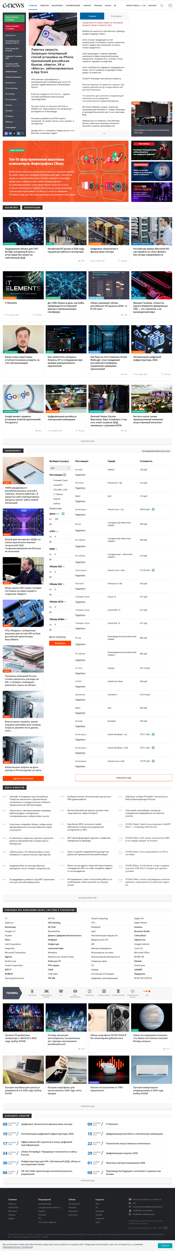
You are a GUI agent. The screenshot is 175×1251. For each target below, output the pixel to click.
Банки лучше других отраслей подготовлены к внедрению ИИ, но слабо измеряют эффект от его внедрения (90, 868)
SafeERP (138, 969)
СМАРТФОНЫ (32, 995)
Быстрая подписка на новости (147, 1199)
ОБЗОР (136, 103)
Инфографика (10, 127)
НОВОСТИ (44, 6)
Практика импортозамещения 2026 (125, 1162)
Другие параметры (57, 637)
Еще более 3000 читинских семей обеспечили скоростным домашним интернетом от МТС (85, 827)
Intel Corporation (13, 944)
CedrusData (140, 935)
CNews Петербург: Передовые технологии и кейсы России (49, 1153)
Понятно (165, 1245)
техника (12, 993)
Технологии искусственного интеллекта (128, 1143)
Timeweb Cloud (60, 480)
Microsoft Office (141, 952)
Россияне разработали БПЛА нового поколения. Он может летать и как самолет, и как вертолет (52, 121)
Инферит (52, 939)
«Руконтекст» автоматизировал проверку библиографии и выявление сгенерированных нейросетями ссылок (30, 813)
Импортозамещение (13, 77)
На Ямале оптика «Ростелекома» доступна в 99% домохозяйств (89, 798)
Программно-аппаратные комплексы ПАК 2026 (151, 131)
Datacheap (10, 927)
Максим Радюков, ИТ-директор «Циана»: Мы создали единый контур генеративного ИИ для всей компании (103, 87)
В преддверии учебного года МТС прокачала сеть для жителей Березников (32, 880)
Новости (12, 1203)
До (50, 524)
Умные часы (89, 995)
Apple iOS (139, 918)
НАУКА (108, 6)
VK (97, 1207)
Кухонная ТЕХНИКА (118, 995)
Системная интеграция (102, 973)
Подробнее (80, 475)
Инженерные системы (102, 952)
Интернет (9, 111)
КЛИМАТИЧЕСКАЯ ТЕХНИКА (132, 996)
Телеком (8, 105)
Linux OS (138, 948)
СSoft (50, 969)
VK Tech (52, 927)
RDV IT (8, 969)
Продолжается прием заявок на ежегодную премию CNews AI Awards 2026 (102, 23)
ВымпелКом (54, 931)
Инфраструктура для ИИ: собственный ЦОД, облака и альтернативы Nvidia (50, 1163)
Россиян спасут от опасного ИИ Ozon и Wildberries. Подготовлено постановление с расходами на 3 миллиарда (52, 109)
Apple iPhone (140, 922)
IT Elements (112, 1124)
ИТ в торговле (10, 99)
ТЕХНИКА (98, 6)
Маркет (41, 1211)
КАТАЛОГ (152, 6)
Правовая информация (143, 1214)
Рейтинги (9, 122)
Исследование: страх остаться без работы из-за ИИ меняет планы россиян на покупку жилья (90, 882)
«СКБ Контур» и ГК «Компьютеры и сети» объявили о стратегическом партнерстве (30, 853)
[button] (162, 6)
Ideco (7, 939)
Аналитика (57, 6)
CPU (93, 922)
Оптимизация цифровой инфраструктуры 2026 (47, 1133)
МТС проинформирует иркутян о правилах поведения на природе (88, 839)
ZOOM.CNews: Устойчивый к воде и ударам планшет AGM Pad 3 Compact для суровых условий (147, 868)
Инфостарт (53, 944)
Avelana (138, 927)
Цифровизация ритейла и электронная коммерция (134, 1133)
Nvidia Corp (10, 961)
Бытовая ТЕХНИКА (104, 995)
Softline (56, 503)
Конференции (45, 1203)
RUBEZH (9, 973)
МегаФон (52, 952)
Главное (92, 16)
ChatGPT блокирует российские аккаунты (101, 78)
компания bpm (56, 948)
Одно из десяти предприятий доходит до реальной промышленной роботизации (88, 853)
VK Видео (100, 1211)
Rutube (99, 1214)
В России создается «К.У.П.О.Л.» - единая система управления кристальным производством (50, 97)
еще (147, 995)
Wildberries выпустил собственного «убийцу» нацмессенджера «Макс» (103, 32)
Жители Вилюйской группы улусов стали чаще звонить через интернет (88, 811)
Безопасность (10, 83)
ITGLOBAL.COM (60, 489)
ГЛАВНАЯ (33, 6)
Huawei (8, 935)
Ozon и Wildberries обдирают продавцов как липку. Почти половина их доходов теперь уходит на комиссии (103, 70)
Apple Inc (9, 922)
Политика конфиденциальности (148, 1206)
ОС (92, 965)
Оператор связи (99, 961)
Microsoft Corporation (15, 952)
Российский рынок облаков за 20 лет (12, 42)
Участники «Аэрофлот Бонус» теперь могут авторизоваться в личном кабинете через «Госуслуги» (31, 827)
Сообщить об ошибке (143, 1210)
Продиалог (139, 973)
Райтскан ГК (54, 961)
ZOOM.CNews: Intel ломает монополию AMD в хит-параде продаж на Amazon (147, 839)
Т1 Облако (58, 494)
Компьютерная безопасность (105, 956)
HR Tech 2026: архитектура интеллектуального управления (46, 1173)
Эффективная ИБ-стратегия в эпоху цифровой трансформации (46, 1143)
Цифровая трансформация (104, 978)
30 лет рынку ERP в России (11, 49)
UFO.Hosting (54, 922)
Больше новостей (87, 898)
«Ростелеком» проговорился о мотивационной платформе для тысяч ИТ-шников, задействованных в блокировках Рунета (51, 83)
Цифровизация (11, 71)
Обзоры (12, 1214)
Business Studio (142, 931)
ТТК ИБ (51, 978)
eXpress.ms (139, 939)
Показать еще (87, 441)
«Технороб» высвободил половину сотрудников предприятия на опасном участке (144, 813)
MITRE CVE (139, 956)
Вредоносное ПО (99, 939)
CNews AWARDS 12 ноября (12, 27)
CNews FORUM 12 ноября (11, 18)
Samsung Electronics (14, 978)
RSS (134, 1203)
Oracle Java (139, 965)
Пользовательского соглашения (18, 1247)
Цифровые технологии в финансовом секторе (46, 1124)
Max (97, 1203)
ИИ (92, 944)
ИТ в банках (9, 94)
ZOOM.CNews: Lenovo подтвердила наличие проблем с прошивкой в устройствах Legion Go (147, 882)
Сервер (94, 969)
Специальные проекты (49, 1207)
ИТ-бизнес (9, 116)
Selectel (56, 499)
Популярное (116, 16)
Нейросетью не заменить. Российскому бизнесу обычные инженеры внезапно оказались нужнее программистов (100, 123)
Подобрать (60, 643)
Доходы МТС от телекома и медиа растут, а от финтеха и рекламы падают (52, 131)
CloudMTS (58, 485)
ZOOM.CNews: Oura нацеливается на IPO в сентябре (146, 853)
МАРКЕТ (87, 6)
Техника (42, 1214)
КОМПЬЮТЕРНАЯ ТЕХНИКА (46, 996)
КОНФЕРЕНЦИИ (73, 6)
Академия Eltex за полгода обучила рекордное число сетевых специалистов (30, 867)
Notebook (95, 927)
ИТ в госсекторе (11, 88)
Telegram (100, 1218)
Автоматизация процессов (104, 935)
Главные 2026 (13, 57)
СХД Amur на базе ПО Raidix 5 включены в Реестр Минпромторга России (146, 798)
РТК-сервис (53, 965)
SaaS (93, 931)
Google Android (141, 944)
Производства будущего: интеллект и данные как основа (133, 1173)
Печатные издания (47, 1222)
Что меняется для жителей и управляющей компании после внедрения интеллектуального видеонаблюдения (102, 98)
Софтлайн (53, 973)
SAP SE (51, 918)
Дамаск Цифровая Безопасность (65, 935)
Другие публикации (23, 778)
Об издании (74, 1203)
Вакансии (73, 1211)
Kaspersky (9, 948)
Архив (11, 1218)
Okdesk (138, 961)
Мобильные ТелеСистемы (61, 956)
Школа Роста (10, 35)
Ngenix (8, 956)
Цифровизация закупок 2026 (122, 1153)
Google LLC (10, 931)
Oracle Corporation (14, 965)
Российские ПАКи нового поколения (12, 65)
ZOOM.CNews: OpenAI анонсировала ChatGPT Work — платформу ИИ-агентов (148, 825)
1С (6, 918)
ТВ (115, 6)
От (50, 519)
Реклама (72, 1207)
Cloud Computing (99, 918)
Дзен (98, 1222)
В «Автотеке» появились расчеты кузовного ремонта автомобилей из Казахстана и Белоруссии (31, 841)
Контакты (73, 1214)
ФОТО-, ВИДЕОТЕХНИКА (75, 996)
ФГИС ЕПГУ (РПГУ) (143, 978)
